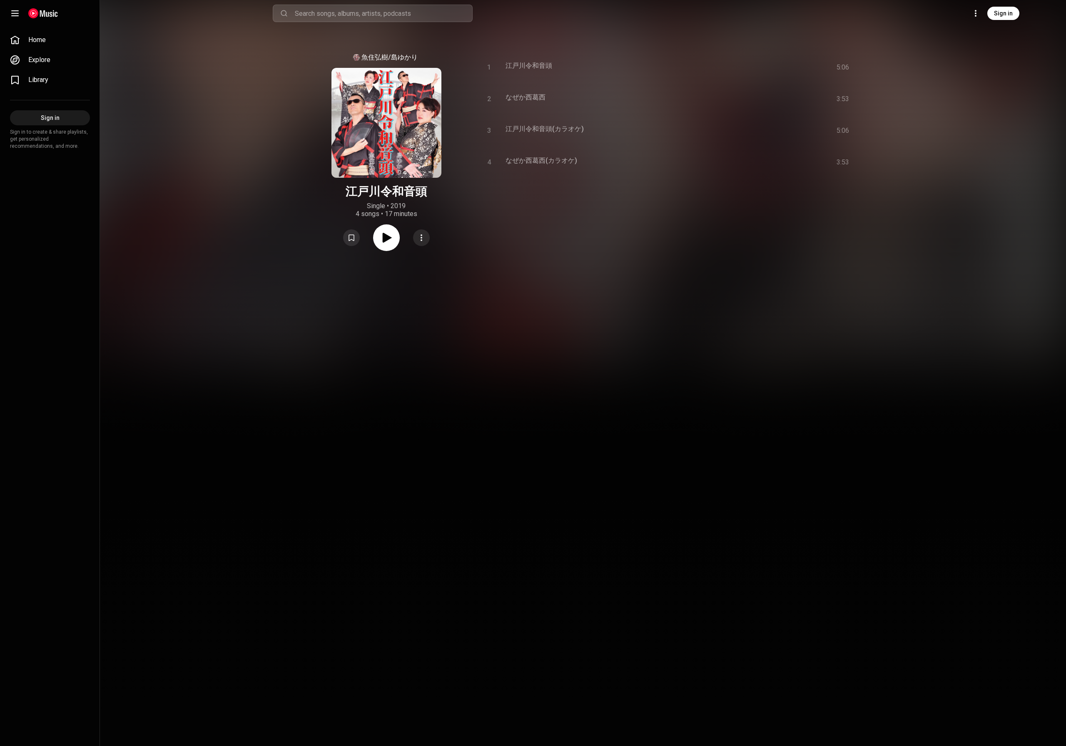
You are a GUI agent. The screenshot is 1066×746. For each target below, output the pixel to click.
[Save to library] (351, 238)
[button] (351, 237)
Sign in (1003, 13)
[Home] (43, 13)
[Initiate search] (284, 13)
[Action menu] (421, 237)
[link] (50, 40)
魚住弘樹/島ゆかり (389, 57)
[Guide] (15, 13)
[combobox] (383, 13)
